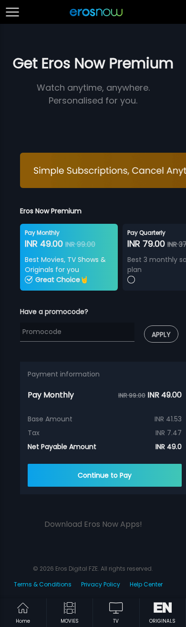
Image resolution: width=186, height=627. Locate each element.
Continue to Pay (105, 475)
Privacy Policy (100, 584)
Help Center (146, 584)
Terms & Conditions (43, 584)
